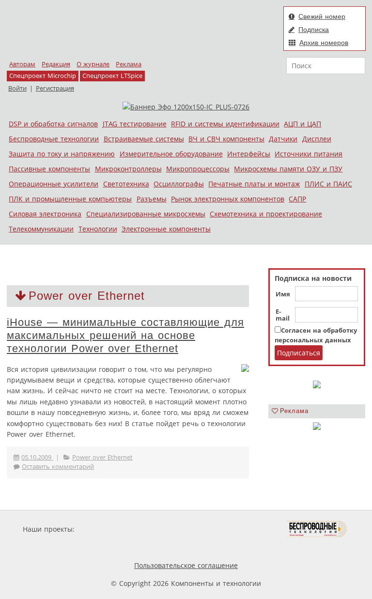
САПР (297, 198)
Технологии (97, 228)
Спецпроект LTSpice (112, 76)
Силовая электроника (45, 213)
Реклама (128, 64)
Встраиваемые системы (144, 138)
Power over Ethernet (102, 457)
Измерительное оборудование (171, 153)
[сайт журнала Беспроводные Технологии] (317, 529)
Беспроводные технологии (54, 138)
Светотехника (126, 183)
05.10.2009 (37, 457)
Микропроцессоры (198, 168)
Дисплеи (316, 138)
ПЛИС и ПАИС (328, 183)
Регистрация (55, 88)
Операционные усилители (53, 183)
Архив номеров (323, 42)
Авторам (22, 64)
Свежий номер (321, 16)
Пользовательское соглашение (186, 565)
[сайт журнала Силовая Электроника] (108, 529)
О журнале (93, 64)
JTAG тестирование (135, 123)
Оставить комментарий (58, 466)
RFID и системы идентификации (225, 123)
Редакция (56, 64)
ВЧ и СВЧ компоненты (226, 138)
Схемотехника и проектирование (266, 213)
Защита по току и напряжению (62, 153)
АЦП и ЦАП (302, 123)
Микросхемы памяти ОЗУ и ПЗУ (288, 168)
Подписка (313, 29)
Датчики (283, 138)
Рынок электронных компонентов (227, 198)
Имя (283, 294)
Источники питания (308, 153)
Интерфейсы (248, 153)
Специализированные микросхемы (145, 213)
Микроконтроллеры (128, 168)
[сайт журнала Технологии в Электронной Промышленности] (170, 529)
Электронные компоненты (166, 228)
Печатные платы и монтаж (254, 183)
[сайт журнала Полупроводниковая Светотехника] (241, 529)
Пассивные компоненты (49, 168)
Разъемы (152, 198)
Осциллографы (179, 183)
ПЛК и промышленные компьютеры (70, 198)
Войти (17, 88)
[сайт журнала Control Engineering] (122, 547)
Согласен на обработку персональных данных (316, 335)
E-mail (283, 315)
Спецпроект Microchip (42, 76)
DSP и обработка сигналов (53, 123)
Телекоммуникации (41, 228)
